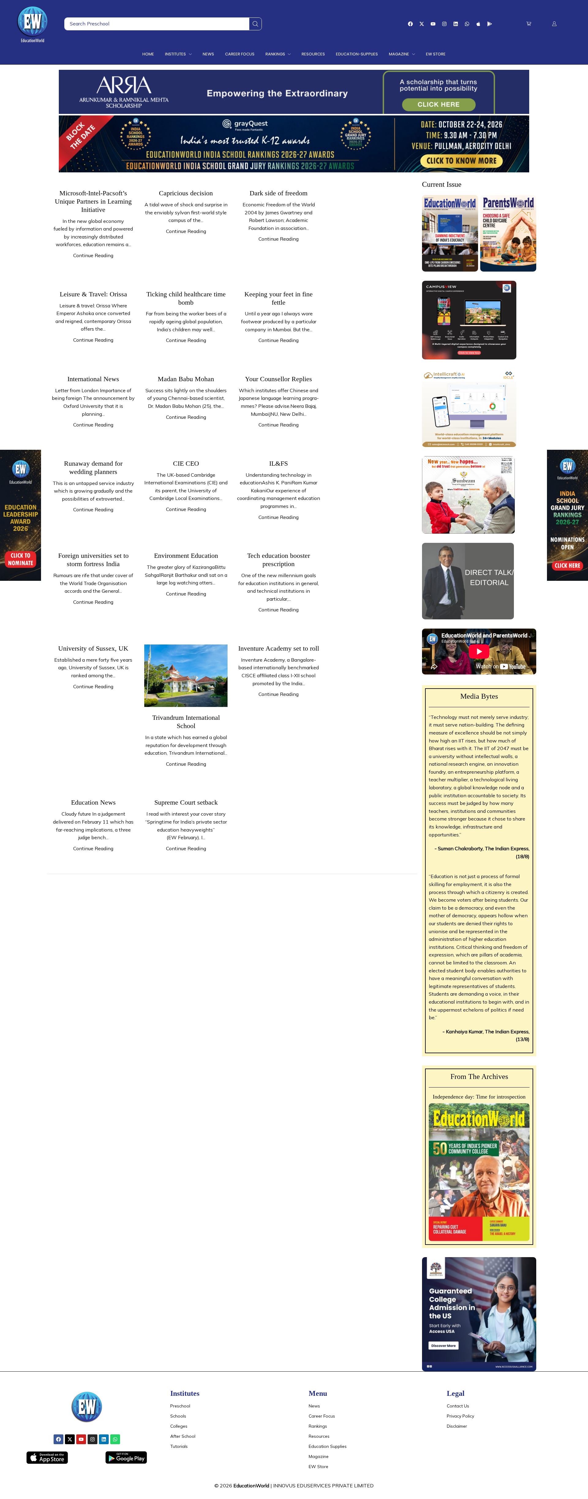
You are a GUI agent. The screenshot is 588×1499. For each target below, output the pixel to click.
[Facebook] (410, 24)
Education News (93, 802)
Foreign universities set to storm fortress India (93, 560)
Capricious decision (186, 193)
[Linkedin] (456, 24)
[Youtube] (433, 24)
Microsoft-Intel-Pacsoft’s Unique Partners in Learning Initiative (93, 201)
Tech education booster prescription (278, 560)
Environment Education (186, 555)
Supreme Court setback (186, 802)
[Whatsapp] (467, 24)
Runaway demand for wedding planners (93, 467)
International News (93, 379)
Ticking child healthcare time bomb (186, 298)
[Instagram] (444, 24)
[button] (528, 24)
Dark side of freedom (278, 193)
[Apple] (478, 24)
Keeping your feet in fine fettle (278, 298)
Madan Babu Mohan (186, 379)
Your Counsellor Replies (278, 379)
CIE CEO (186, 463)
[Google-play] (490, 24)
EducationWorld (251, 1485)
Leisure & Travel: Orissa (93, 294)
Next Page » (66, 887)
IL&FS (278, 463)
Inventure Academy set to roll (278, 648)
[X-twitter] (422, 24)
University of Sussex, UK (93, 648)
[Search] (255, 24)
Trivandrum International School (186, 722)
